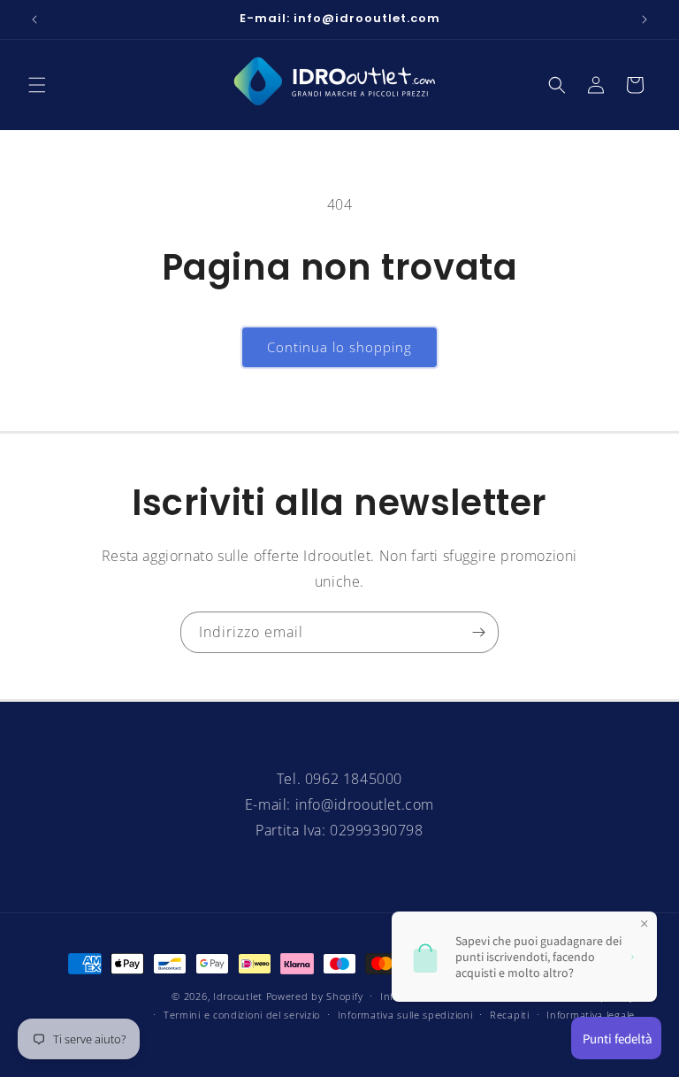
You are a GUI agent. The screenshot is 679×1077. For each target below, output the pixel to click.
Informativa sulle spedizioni (405, 1014)
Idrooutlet (238, 996)
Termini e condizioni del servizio (242, 1014)
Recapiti (510, 1014)
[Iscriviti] (478, 632)
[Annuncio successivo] (644, 19)
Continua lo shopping (339, 347)
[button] (37, 84)
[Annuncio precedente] (34, 19)
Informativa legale (590, 1014)
